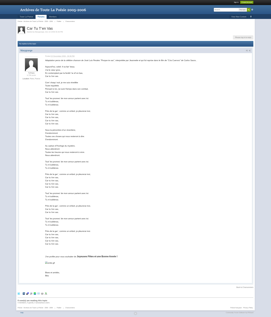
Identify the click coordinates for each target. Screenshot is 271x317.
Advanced (252, 9)
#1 (247, 51)
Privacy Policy (248, 308)
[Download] (46, 293)
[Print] (42, 293)
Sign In (236, 2)
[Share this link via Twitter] (19, 293)
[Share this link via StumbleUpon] (35, 293)
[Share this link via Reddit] (31, 293)
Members (53, 17)
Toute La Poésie (26, 17)
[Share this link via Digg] (24, 293)
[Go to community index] (53, 8)
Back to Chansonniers (244, 287)
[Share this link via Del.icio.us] (27, 293)
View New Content (238, 17)
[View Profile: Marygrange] (31, 65)
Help (21, 312)
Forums (41, 17)
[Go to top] (135, 313)
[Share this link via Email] (38, 293)
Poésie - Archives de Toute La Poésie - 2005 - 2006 (35, 308)
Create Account (247, 2)
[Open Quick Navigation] (251, 17)
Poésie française (236, 308)
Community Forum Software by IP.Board (239, 312)
